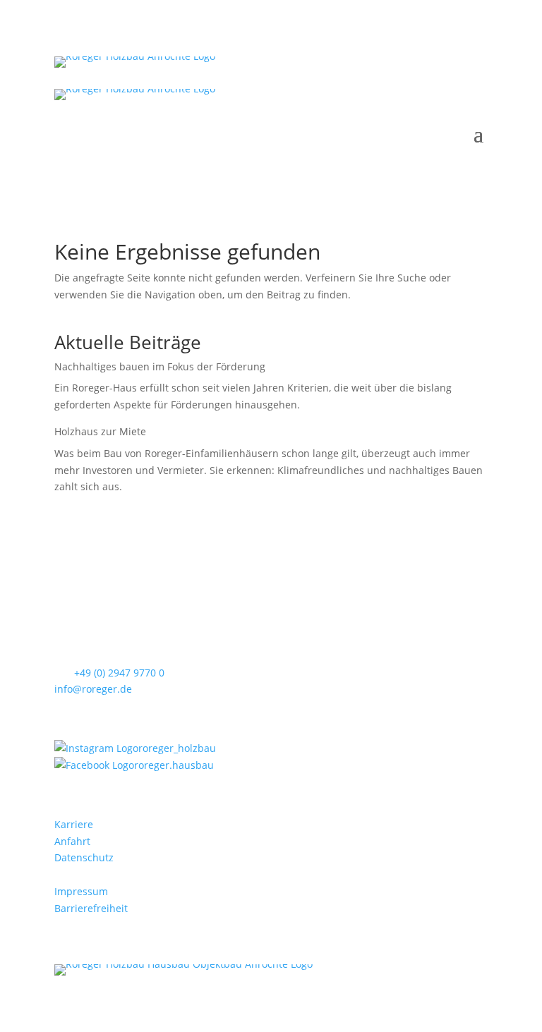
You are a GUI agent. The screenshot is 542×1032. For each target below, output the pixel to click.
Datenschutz (84, 857)
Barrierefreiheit (91, 908)
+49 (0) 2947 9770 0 (119, 672)
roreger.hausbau (174, 765)
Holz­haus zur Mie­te (100, 431)
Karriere (73, 824)
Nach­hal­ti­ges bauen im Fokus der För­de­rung (159, 366)
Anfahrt (72, 841)
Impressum (81, 891)
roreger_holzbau (177, 748)
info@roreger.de (93, 689)
